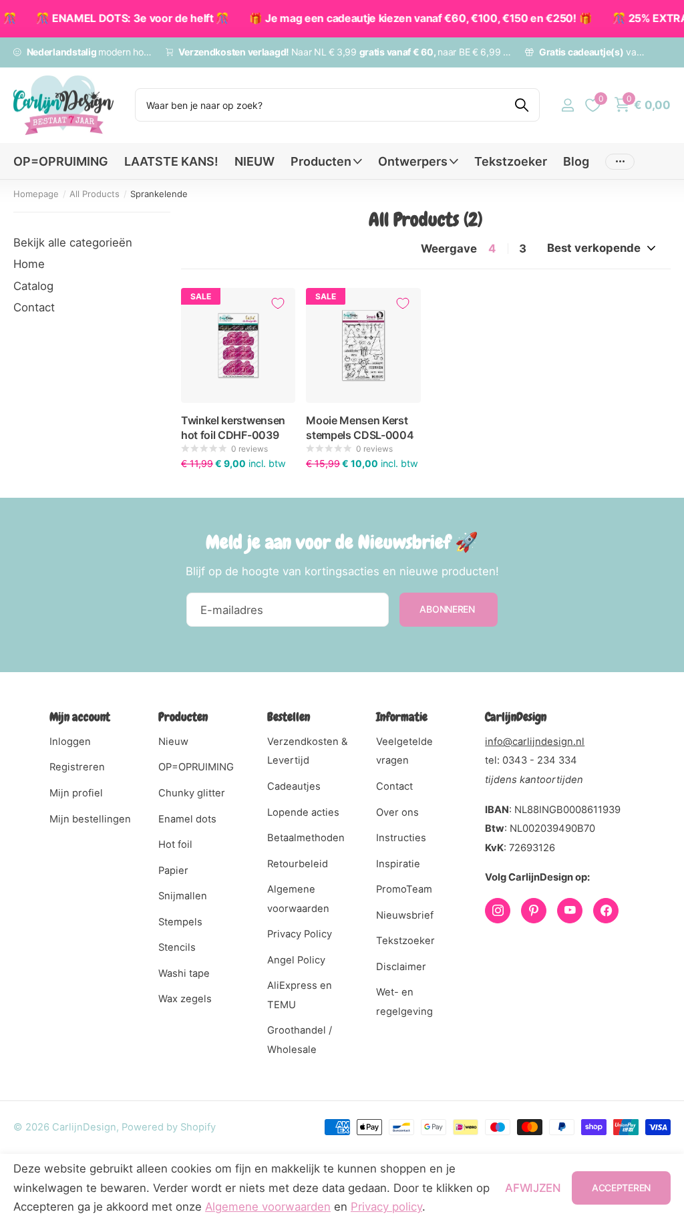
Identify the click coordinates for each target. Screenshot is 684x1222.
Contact (34, 307)
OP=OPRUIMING (60, 161)
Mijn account (79, 716)
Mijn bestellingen (90, 819)
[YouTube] (569, 910)
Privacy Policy (299, 934)
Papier (173, 871)
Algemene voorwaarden (268, 1206)
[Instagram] (497, 910)
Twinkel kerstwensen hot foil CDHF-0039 (233, 428)
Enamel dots (187, 819)
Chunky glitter (191, 793)
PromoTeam (404, 889)
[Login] (567, 105)
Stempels (180, 922)
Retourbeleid (297, 864)
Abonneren (448, 609)
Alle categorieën (326, 168)
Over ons (397, 812)
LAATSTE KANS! (171, 161)
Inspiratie (398, 864)
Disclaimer (401, 967)
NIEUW (254, 161)
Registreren (77, 767)
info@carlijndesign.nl (534, 742)
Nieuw (173, 742)
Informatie (402, 716)
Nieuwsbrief (405, 915)
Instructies (401, 838)
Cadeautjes (294, 786)
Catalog (33, 286)
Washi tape (184, 973)
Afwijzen (532, 1188)
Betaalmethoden (306, 838)
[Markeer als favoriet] (278, 303)
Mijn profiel (76, 793)
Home (29, 264)
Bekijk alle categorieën (72, 242)
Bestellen (288, 716)
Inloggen (70, 742)
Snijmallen (182, 896)
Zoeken (521, 105)
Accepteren (621, 1187)
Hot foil (175, 844)
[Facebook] (606, 910)
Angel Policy (296, 960)
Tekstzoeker (510, 161)
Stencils (177, 947)
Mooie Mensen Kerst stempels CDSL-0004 (359, 428)
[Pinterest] (533, 910)
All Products (94, 193)
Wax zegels (185, 999)
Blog (576, 161)
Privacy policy (386, 1206)
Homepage (36, 193)
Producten (183, 716)
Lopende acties (303, 812)
